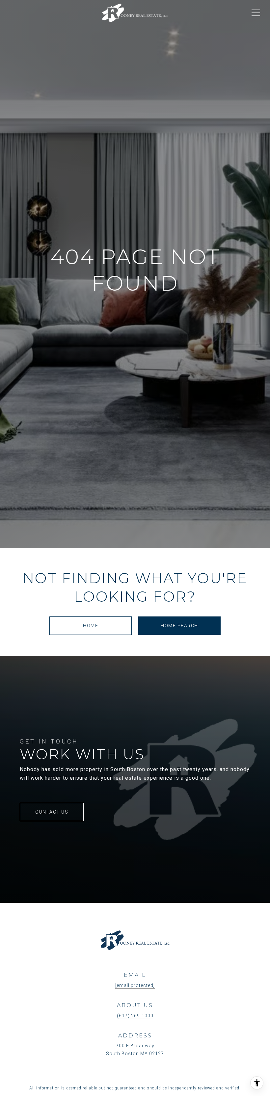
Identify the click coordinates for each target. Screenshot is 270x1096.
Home (90, 625)
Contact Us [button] (51, 812)
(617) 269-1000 (135, 1015)
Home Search (179, 625)
